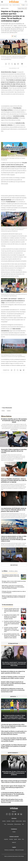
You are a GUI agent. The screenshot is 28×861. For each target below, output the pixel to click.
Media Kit (14, 842)
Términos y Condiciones (9, 849)
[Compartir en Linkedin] (15, 63)
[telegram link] (18, 814)
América (4, 821)
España (13, 821)
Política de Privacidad (19, 849)
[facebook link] (7, 814)
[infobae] (14, 2)
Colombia (8, 821)
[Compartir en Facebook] (9, 63)
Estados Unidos (19, 821)
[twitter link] (10, 814)
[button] (2, 1)
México (24, 821)
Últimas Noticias (17, 824)
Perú (5, 824)
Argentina (6, 839)
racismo (8, 410)
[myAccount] (26, 2)
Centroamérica (10, 824)
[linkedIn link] (21, 814)
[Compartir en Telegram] (18, 63)
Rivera (3, 410)
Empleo (14, 831)
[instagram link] (13, 814)
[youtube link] (15, 814)
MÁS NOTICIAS (14, 565)
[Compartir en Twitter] (12, 63)
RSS (23, 824)
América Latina (4, 8)
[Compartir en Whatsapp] (6, 63)
